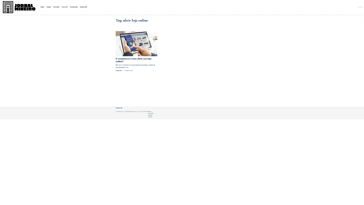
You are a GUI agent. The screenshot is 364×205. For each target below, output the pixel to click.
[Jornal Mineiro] (19, 7)
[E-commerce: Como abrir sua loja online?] (136, 43)
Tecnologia (119, 70)
